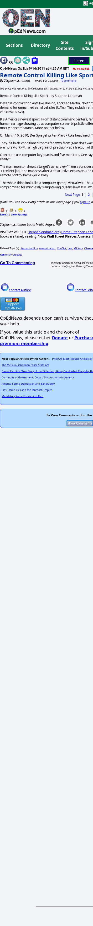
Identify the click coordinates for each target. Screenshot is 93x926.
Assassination (47, 248)
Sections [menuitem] (14, 45)
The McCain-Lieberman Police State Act (25, 365)
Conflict (61, 248)
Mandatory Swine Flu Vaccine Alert (22, 396)
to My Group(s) (11, 254)
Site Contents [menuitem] (65, 45)
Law (69, 248)
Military (78, 248)
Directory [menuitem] (40, 45)
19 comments (68, 80)
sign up (85, 202)
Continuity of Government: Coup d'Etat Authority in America (38, 377)
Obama (88, 248)
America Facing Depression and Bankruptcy (28, 383)
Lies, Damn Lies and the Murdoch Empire (27, 390)
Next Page (72, 194)
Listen (79, 60)
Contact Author (20, 290)
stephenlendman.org (44, 232)
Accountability (29, 248)
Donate (60, 338)
